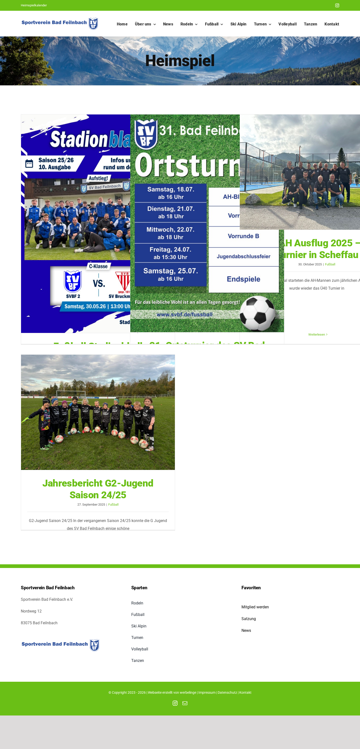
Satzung (248, 618)
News (246, 630)
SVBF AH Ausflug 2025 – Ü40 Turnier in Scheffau (316, 172)
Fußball (330, 264)
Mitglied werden (255, 607)
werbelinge (188, 692)
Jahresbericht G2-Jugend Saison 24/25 (98, 412)
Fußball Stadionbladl (98, 223)
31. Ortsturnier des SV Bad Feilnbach (207, 223)
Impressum (207, 692)
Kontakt (245, 692)
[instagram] (337, 5)
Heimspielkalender (34, 5)
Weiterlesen (316, 334)
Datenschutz (227, 692)
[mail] (184, 703)
